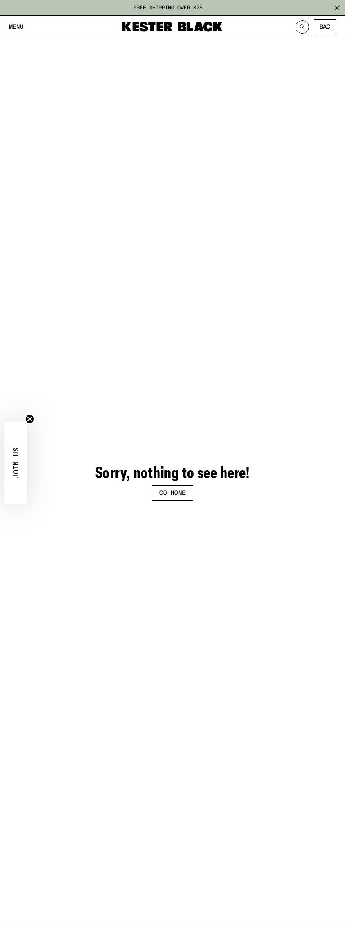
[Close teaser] (29, 418)
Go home (172, 493)
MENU (16, 27)
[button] (15, 463)
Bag (324, 27)
